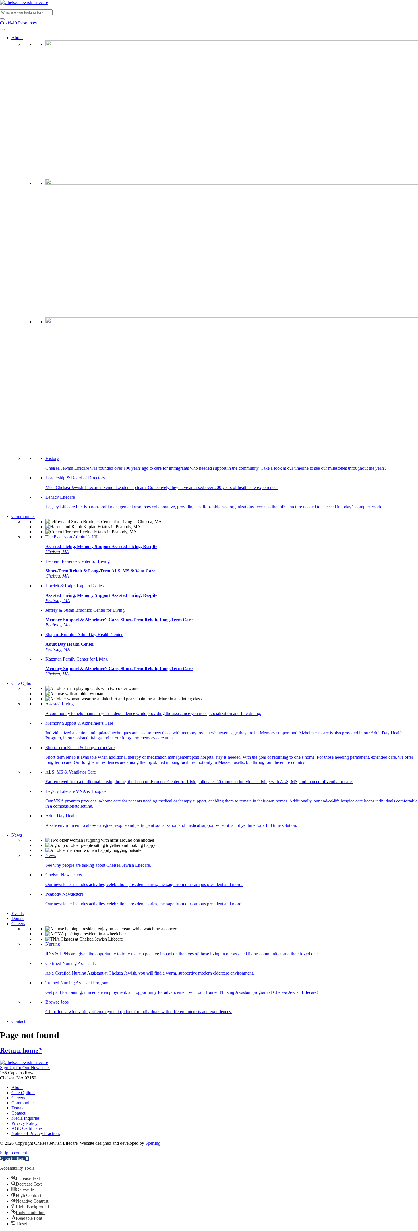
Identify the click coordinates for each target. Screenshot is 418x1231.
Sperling (152, 1143)
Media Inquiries (25, 1118)
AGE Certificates (26, 1128)
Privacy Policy (24, 1123)
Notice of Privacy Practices (35, 1133)
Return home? (21, 1050)
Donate (17, 918)
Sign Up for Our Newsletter (25, 1067)
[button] (2, 19)
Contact (18, 1021)
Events (17, 913)
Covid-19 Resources (18, 22)
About (17, 37)
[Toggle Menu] (2, 29)
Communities (23, 516)
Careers (18, 923)
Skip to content (13, 1152)
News (16, 835)
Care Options (23, 683)
